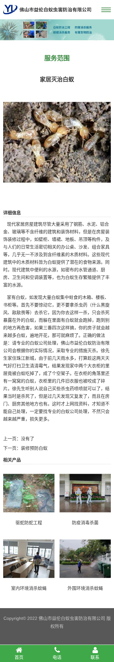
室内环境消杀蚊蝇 (29, 588)
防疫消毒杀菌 (85, 522)
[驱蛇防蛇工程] (28, 514)
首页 (19, 657)
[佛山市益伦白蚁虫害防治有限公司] (47, 16)
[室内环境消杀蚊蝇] (28, 579)
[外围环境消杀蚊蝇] (85, 579)
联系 (95, 657)
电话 (57, 657)
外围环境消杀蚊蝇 (85, 588)
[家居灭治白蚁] (57, 191)
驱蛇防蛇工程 (29, 522)
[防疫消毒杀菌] (85, 514)
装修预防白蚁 (34, 448)
